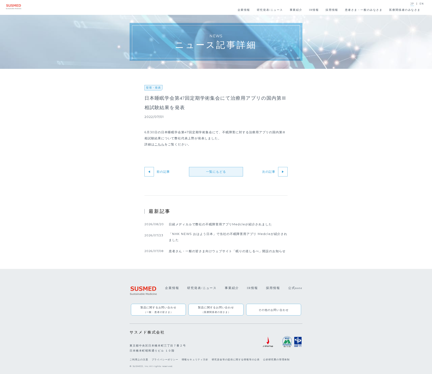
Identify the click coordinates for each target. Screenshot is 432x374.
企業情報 (172, 288)
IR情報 (252, 288)
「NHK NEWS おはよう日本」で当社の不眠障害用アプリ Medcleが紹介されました (228, 237)
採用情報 (273, 288)
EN (422, 3)
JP (412, 3)
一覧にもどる (216, 172)
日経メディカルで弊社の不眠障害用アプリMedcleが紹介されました (220, 224)
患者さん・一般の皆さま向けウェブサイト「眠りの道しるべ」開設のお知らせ (227, 251)
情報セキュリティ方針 (195, 359)
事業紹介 (232, 288)
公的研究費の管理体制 (276, 359)
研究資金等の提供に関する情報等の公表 (236, 359)
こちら (159, 144)
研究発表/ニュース (202, 288)
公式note (295, 288)
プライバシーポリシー (165, 359)
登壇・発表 (153, 87)
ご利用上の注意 (139, 359)
